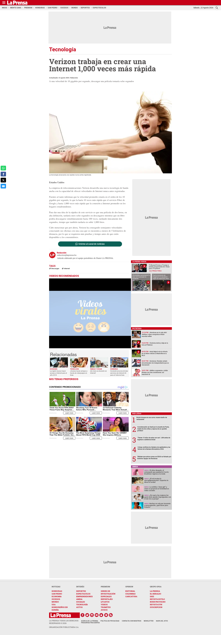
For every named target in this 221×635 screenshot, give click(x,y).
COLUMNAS (130, 594)
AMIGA (79, 599)
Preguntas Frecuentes (90, 623)
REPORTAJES (107, 599)
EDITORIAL (130, 591)
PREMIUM (105, 586)
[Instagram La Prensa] (92, 615)
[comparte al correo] (3, 186)
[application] (90, 313)
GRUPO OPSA (155, 586)
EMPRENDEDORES (84, 596)
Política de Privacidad (110, 621)
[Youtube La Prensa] (97, 615)
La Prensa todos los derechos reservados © (63, 621)
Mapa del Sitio (162, 621)
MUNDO (55, 602)
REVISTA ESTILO (157, 599)
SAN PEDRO (57, 594)
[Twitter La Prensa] (87, 615)
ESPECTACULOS (83, 594)
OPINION (129, 586)
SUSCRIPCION (156, 607)
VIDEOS (104, 604)
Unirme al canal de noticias (92, 244)
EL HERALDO (155, 594)
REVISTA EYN (156, 604)
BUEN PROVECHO (157, 602)
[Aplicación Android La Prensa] (106, 615)
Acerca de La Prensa (89, 621)
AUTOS (79, 607)
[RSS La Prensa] (111, 615)
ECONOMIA (57, 596)
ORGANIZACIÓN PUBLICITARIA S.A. (64, 627)
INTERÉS (80, 586)
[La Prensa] (60, 615)
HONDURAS (57, 591)
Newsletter (148, 621)
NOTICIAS (56, 586)
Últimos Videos (157, 271)
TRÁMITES (106, 607)
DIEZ (152, 596)
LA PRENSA (155, 591)
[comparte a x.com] (3, 180)
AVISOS (104, 610)
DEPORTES (81, 591)
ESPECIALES (106, 596)
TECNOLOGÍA (82, 604)
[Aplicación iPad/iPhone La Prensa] (101, 615)
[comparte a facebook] (3, 174)
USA (54, 604)
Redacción (74, 78)
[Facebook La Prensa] (82, 615)
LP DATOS (105, 602)
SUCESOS (56, 599)
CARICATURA (131, 596)
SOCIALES (80, 602)
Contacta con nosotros (131, 621)
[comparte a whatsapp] (3, 168)
